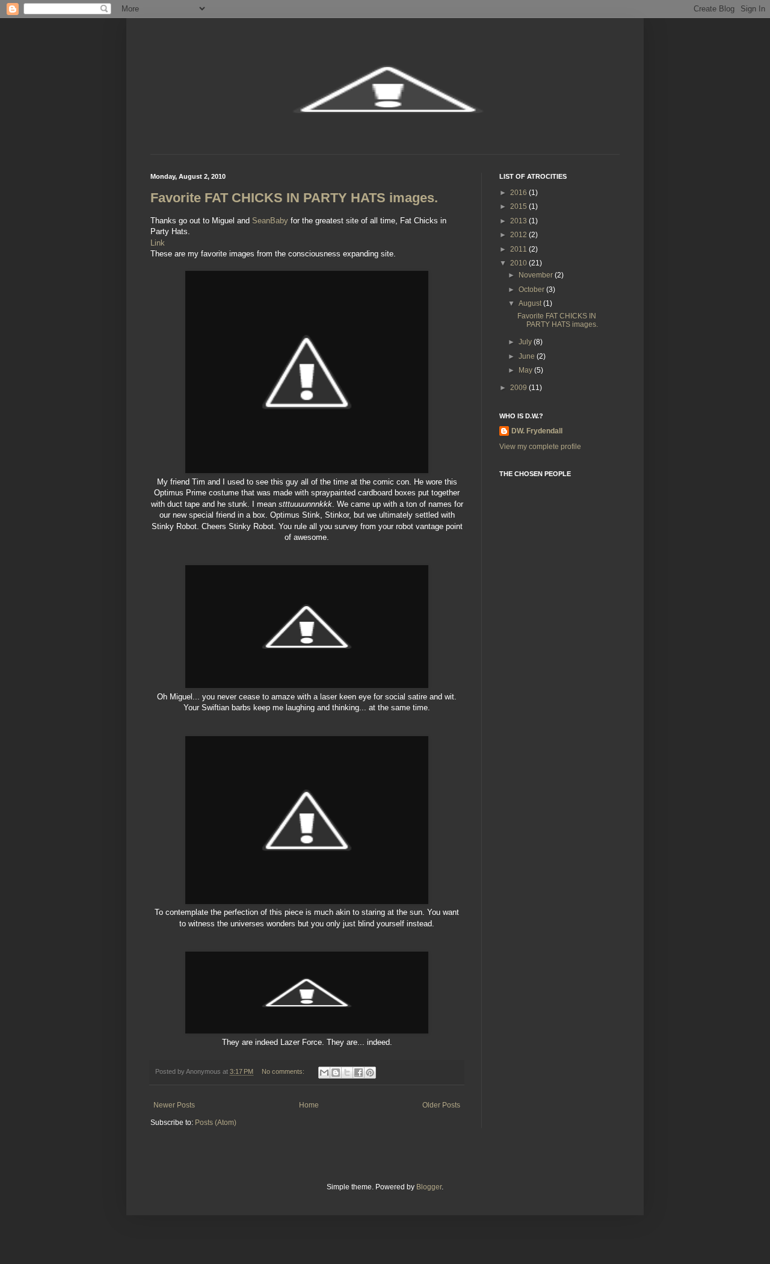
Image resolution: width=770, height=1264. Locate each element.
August (531, 303)
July (526, 342)
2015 (519, 206)
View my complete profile (540, 446)
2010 (519, 263)
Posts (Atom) (215, 1122)
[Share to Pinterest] (370, 1073)
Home (309, 1105)
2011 (519, 249)
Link (157, 242)
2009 (519, 387)
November (537, 275)
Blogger (429, 1187)
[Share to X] (347, 1073)
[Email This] (324, 1073)
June (528, 356)
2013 (519, 221)
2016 (519, 192)
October (532, 289)
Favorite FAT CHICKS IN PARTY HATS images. (294, 197)
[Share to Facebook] (359, 1073)
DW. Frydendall (536, 431)
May (526, 370)
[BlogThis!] (336, 1073)
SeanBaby (270, 220)
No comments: (284, 1071)
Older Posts (441, 1105)
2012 (519, 235)
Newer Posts (174, 1105)
